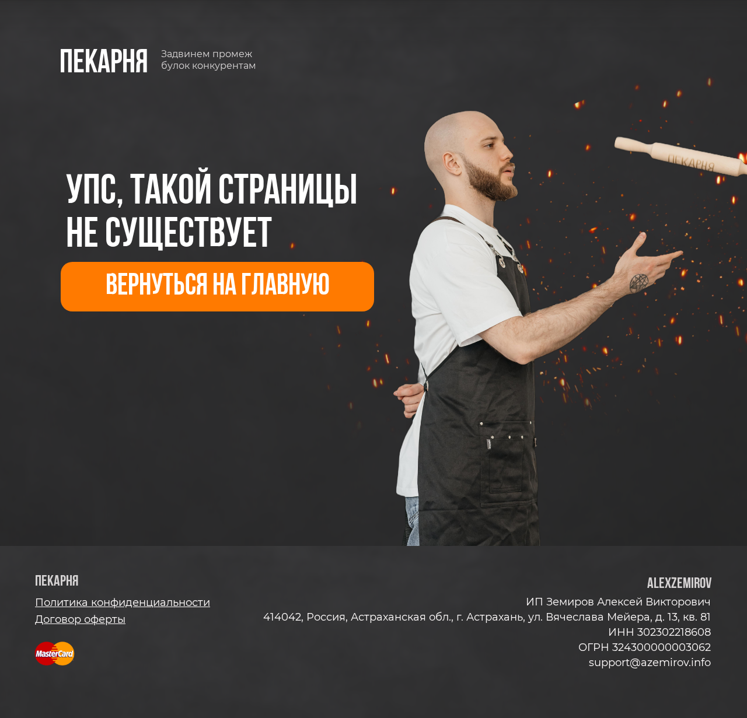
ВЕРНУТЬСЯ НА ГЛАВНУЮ (218, 287)
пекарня (104, 64)
